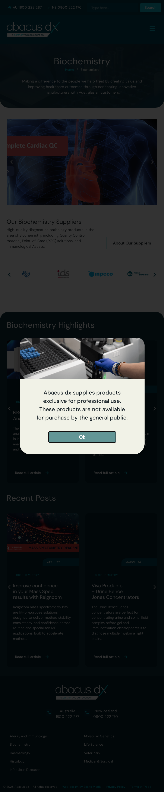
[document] (82, 396)
